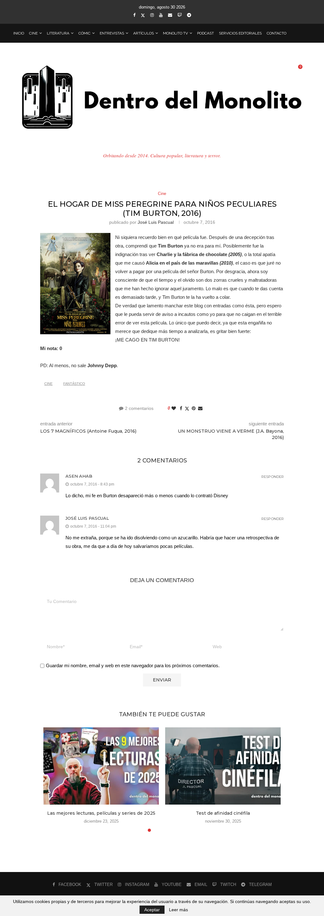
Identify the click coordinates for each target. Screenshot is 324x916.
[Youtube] (161, 15)
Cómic (84, 33)
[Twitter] (143, 15)
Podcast (205, 33)
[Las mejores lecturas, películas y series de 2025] (101, 765)
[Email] (170, 15)
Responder (272, 477)
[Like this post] (173, 408)
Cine (33, 33)
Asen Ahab (78, 476)
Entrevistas (112, 33)
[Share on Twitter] (187, 408)
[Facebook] (134, 15)
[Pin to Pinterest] (194, 408)
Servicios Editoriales (240, 33)
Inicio (18, 33)
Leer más (178, 909)
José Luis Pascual (156, 222)
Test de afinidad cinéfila (223, 813)
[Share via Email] (200, 408)
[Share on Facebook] (181, 408)
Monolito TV (175, 33)
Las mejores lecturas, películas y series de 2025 (101, 813)
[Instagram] (152, 15)
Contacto (276, 33)
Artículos (143, 33)
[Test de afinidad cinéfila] (223, 765)
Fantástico (74, 384)
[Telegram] (189, 15)
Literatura (58, 33)
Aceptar (152, 909)
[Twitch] (180, 15)
